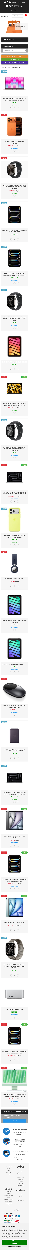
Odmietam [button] (14, 1243)
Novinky (8, 1168)
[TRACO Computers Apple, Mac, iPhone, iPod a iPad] (14, 1)
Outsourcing (21, 1185)
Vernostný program (20, 1151)
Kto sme (20, 1193)
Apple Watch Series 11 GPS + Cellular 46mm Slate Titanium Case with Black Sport (14, 318)
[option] (14, 26)
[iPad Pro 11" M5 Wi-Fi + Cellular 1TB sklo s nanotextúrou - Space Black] (14, 258)
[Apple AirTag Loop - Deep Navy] (14, 563)
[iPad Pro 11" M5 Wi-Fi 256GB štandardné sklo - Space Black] (14, 214)
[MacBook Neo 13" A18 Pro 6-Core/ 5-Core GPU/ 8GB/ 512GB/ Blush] (14, 83)
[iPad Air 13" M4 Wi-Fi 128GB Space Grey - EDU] (14, 820)
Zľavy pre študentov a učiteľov (14, 62)
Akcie (8, 1170)
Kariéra (20, 1198)
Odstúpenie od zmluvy (20, 1174)
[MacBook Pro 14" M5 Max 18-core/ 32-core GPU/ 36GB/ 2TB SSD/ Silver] (14, 777)
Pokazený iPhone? (20, 1129)
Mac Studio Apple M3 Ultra (14, 1009)
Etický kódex (21, 1196)
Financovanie (20, 1177)
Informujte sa (14, 148)
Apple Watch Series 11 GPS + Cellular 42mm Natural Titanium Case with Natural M (14, 966)
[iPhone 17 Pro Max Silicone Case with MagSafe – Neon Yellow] (14, 520)
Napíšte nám (20, 1200)
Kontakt (20, 1194)
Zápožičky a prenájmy (20, 1180)
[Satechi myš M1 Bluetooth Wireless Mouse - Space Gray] (14, 690)
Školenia (21, 1183)
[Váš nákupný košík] (25, 15)
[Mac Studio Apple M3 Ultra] (14, 994)
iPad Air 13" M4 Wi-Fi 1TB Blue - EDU (14, 923)
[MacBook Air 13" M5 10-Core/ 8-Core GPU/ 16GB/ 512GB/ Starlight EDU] (14, 388)
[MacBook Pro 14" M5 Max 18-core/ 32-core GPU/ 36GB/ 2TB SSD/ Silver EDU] (14, 476)
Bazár (8, 1174)
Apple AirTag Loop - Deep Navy (14, 579)
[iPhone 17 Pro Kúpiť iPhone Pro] (14, 26)
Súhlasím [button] (14, 1240)
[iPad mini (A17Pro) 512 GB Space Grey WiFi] (14, 648)
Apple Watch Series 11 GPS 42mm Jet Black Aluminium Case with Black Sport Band (14, 449)
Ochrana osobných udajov (8, 1196)
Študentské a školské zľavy (20, 1140)
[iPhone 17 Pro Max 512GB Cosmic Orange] (14, 126)
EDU (25, 376)
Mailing (14, 1121)
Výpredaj (8, 1172)
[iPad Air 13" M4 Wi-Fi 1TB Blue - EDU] (14, 907)
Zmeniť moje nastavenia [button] (14, 1246)
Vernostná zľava (14, 59)
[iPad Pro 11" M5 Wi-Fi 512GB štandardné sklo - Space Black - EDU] (14, 864)
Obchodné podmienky (8, 1192)
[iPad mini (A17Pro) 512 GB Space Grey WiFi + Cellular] (14, 605)
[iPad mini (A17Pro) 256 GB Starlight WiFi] (14, 346)
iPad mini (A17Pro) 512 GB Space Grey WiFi (14, 664)
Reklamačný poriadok (20, 1171)
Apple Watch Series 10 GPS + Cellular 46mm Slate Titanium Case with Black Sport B (14, 187)
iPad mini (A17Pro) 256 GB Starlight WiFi (14, 362)
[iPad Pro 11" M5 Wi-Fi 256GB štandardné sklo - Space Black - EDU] (14, 1036)
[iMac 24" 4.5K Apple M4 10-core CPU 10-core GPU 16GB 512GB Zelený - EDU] (14, 1079)
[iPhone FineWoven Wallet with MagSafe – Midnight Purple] (14, 734)
